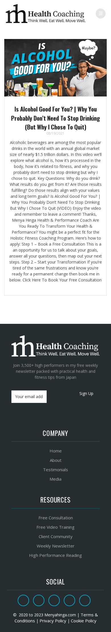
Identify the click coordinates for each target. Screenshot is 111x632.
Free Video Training (55, 527)
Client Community (56, 536)
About (55, 460)
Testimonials (55, 469)
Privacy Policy (53, 620)
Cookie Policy (83, 620)
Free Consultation (55, 517)
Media (55, 479)
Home (56, 451)
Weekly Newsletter (56, 546)
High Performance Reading (55, 555)
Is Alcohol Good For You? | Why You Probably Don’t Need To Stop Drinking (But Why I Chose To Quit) (55, 117)
